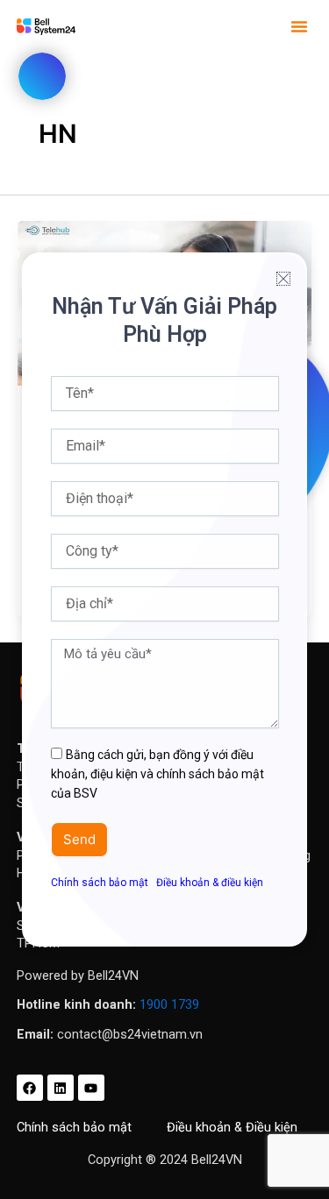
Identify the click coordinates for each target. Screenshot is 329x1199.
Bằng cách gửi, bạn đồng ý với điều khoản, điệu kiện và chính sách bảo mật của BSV (157, 774)
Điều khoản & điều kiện (209, 882)
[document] (164, 599)
